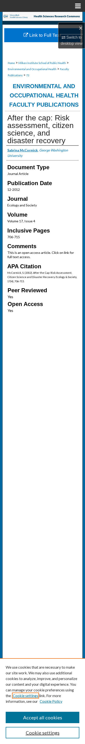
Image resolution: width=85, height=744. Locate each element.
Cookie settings (25, 695)
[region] (42, 701)
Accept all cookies (42, 717)
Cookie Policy (51, 701)
